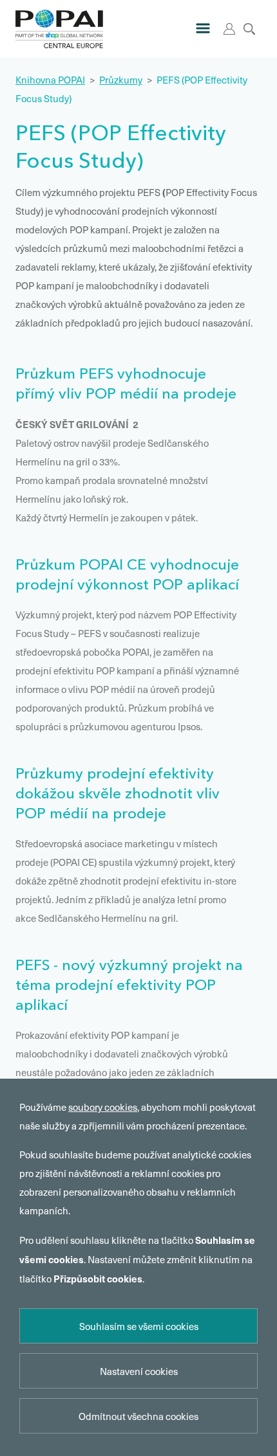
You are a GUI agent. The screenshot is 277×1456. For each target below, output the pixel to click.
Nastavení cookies (139, 1371)
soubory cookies (102, 1107)
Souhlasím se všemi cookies (138, 1326)
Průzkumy (120, 79)
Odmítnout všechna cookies (138, 1416)
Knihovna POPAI (50, 79)
